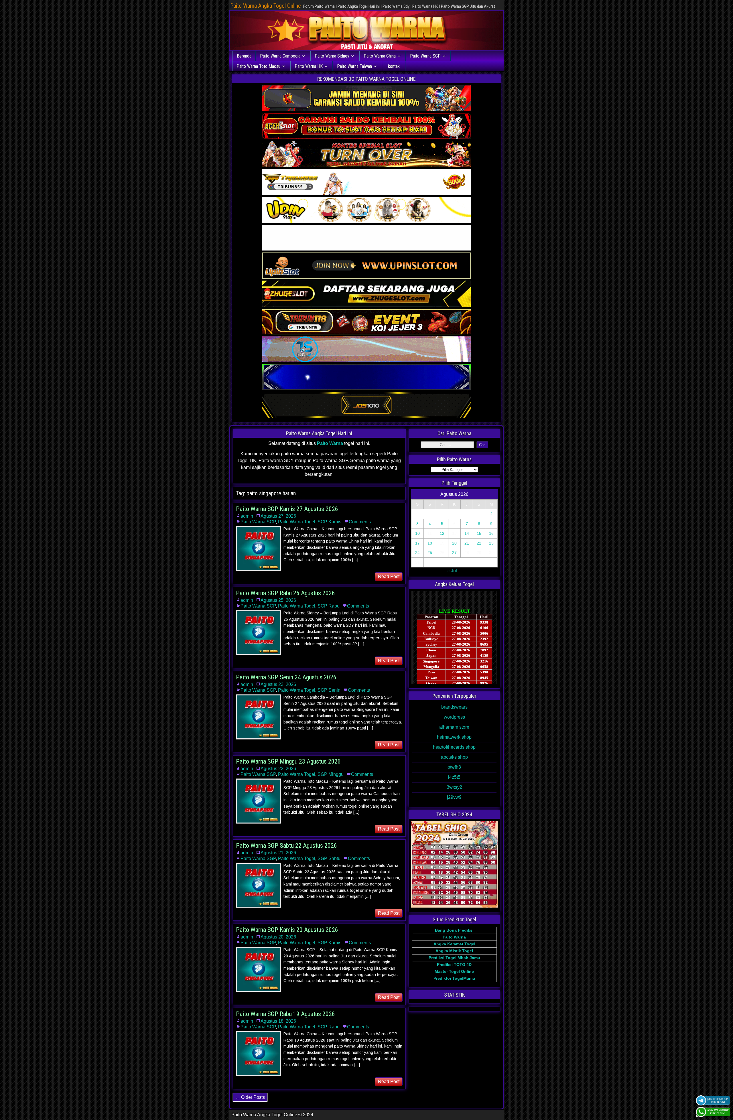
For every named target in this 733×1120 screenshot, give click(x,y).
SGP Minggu (331, 774)
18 (429, 543)
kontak (394, 66)
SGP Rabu (329, 606)
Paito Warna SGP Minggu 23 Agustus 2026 (288, 761)
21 (466, 543)
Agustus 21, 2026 (278, 852)
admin (247, 516)
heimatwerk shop (454, 737)
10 (417, 533)
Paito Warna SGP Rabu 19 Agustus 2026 (285, 1014)
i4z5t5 (454, 777)
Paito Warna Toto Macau (258, 66)
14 (466, 533)
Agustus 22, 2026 (278, 768)
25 (429, 552)
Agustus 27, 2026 (278, 516)
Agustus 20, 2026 (278, 936)
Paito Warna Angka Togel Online (265, 5)
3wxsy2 (454, 787)
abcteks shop (454, 757)
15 (479, 533)
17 (417, 543)
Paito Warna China (380, 56)
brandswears (454, 707)
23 (491, 543)
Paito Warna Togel (296, 521)
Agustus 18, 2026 (278, 1021)
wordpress (454, 717)
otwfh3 (454, 767)
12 (442, 533)
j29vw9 (454, 797)
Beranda (244, 56)
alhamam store (454, 727)
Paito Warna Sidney (332, 56)
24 (417, 552)
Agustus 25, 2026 (278, 600)
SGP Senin (329, 690)
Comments (360, 521)
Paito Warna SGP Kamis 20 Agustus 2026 (287, 929)
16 (491, 533)
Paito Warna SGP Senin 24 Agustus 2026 (286, 677)
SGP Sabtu (329, 858)
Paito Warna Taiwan (354, 66)
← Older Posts (250, 1097)
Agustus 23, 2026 (278, 684)
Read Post (388, 576)
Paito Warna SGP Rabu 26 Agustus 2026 (285, 593)
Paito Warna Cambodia (280, 56)
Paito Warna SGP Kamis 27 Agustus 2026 (287, 508)
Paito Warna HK (309, 66)
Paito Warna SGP (425, 56)
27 (454, 552)
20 (454, 543)
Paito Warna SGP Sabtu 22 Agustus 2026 (286, 845)
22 (479, 543)
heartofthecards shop (454, 747)
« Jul (452, 570)
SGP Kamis (329, 521)
